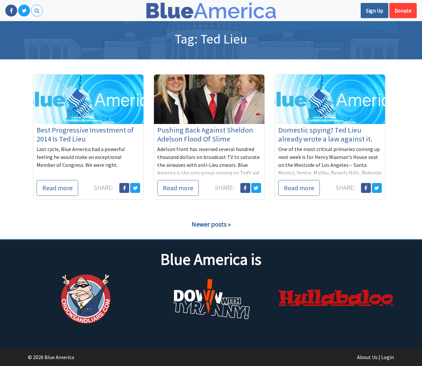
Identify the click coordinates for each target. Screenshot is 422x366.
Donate (403, 10)
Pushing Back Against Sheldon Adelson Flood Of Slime (205, 134)
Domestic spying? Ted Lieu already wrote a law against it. (325, 134)
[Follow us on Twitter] (24, 10)
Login (387, 357)
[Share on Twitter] (135, 188)
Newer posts (209, 224)
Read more (57, 188)
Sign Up (374, 10)
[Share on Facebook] (124, 188)
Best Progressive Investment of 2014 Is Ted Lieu (85, 134)
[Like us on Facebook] (11, 10)
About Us (367, 357)
